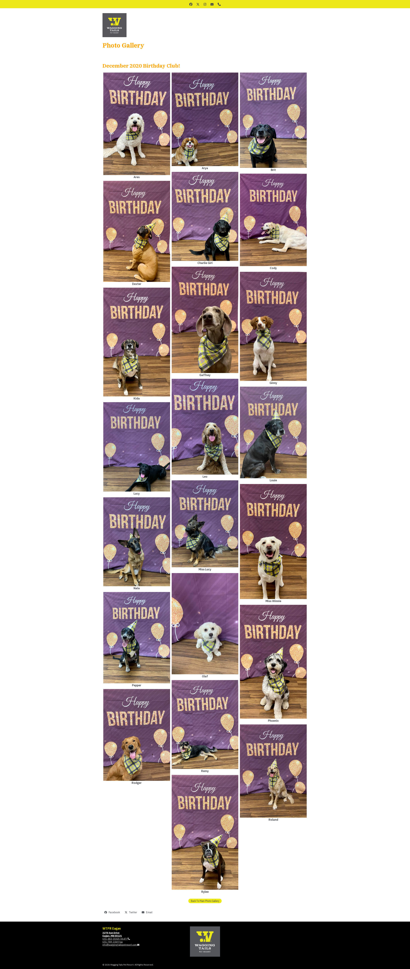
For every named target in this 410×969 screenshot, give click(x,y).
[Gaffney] (205, 320)
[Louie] (273, 432)
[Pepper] (136, 637)
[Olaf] (205, 623)
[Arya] (205, 119)
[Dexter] (136, 231)
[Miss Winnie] (273, 541)
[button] (112, 912)
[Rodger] (136, 735)
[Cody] (273, 220)
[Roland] (273, 770)
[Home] (205, 941)
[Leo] (205, 426)
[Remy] (205, 724)
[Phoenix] (273, 662)
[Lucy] (136, 447)
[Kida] (136, 342)
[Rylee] (205, 832)
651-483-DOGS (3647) (115, 938)
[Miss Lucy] (205, 523)
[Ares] (136, 124)
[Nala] (136, 541)
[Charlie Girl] (205, 216)
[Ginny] (273, 326)
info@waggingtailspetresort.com (119, 944)
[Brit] (273, 120)
